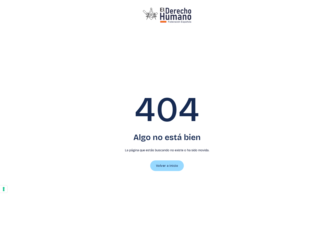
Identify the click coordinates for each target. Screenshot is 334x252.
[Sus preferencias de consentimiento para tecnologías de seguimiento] (3, 189)
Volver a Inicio (167, 166)
